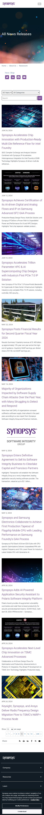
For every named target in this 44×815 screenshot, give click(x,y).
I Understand (22, 811)
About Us (12, 66)
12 (28, 734)
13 (31, 734)
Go (39, 98)
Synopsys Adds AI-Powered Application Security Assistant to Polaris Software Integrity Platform (22, 594)
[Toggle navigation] (39, 4)
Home (4, 66)
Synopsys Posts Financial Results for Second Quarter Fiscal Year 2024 (21, 333)
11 (25, 734)
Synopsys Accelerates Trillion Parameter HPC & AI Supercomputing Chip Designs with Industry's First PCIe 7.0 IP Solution (20, 271)
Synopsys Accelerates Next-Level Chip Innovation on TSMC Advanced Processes (21, 652)
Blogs (12, 73)
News (7, 73)
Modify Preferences (22, 806)
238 (37, 734)
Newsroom (23, 66)
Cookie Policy (35, 800)
